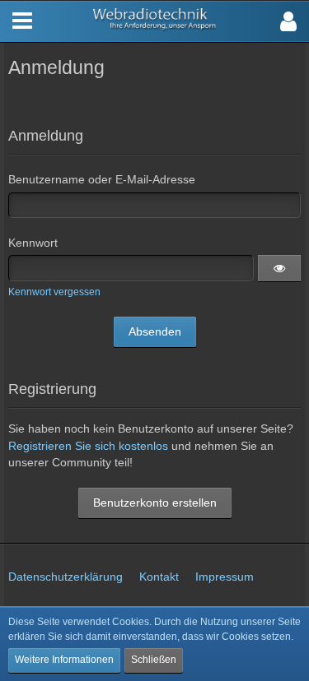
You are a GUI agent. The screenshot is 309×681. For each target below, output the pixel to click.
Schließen (153, 659)
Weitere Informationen (64, 659)
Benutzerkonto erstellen (155, 502)
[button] (288, 21)
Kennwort (33, 242)
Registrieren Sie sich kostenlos (88, 445)
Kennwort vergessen (54, 292)
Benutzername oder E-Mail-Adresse (101, 179)
